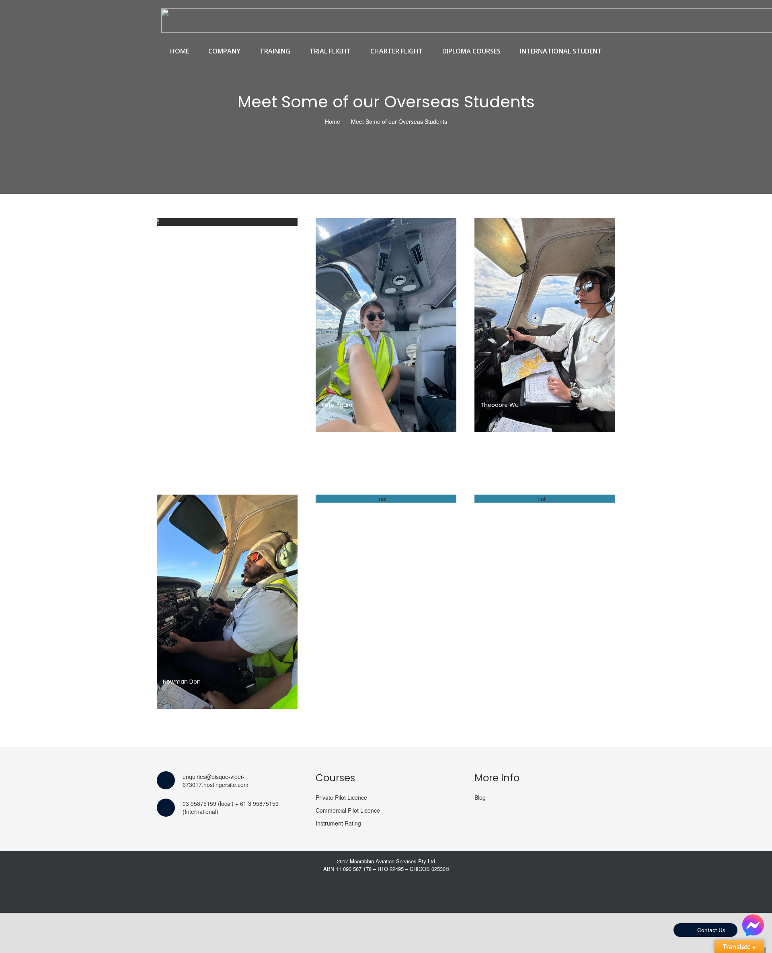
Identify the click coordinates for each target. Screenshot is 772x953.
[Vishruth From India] (386, 499)
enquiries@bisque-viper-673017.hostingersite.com (215, 780)
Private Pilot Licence (341, 797)
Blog (480, 797)
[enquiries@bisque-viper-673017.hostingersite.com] (170, 780)
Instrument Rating (338, 823)
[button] (245, 51)
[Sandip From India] (544, 499)
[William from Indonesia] (227, 222)
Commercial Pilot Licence (348, 810)
